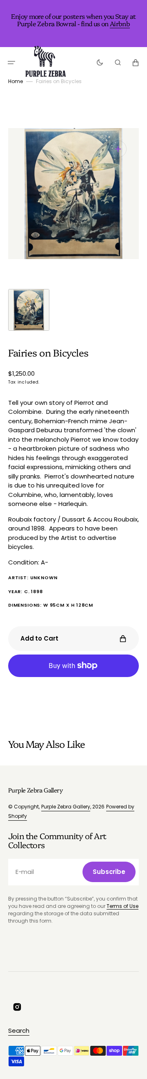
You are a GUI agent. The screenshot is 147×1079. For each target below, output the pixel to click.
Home (15, 81)
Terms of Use (122, 906)
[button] (11, 63)
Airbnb (120, 23)
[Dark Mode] (99, 63)
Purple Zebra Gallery (65, 806)
